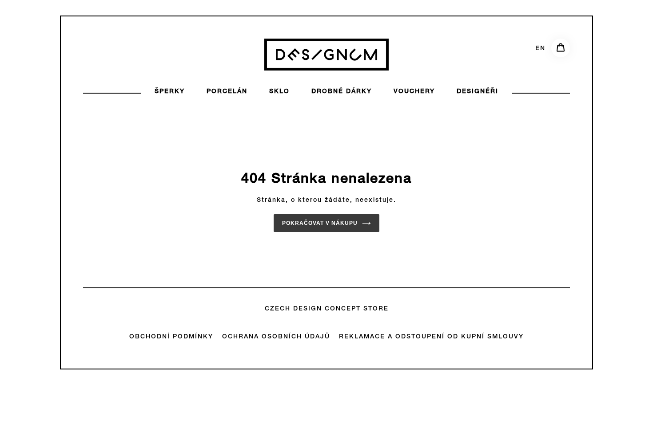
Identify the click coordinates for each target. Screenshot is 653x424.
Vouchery (414, 92)
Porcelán (227, 92)
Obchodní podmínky (171, 337)
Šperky (170, 92)
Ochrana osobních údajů (276, 337)
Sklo (279, 92)
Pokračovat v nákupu (319, 223)
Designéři (477, 92)
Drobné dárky (341, 92)
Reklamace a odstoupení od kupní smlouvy (431, 337)
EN (540, 49)
